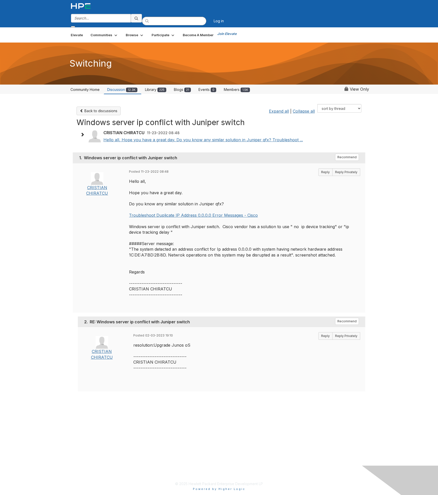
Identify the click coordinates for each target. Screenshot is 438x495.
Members (236, 89)
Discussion (121, 89)
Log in (219, 21)
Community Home (85, 89)
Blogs (181, 89)
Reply (325, 172)
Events (206, 89)
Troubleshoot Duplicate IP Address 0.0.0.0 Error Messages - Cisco (193, 215)
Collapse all (304, 111)
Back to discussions (100, 111)
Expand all (279, 111)
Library (155, 89)
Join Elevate (227, 34)
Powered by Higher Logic (219, 489)
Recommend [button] (347, 157)
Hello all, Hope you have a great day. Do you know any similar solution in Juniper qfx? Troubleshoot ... (203, 139)
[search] (136, 18)
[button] (104, 35)
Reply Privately (346, 172)
